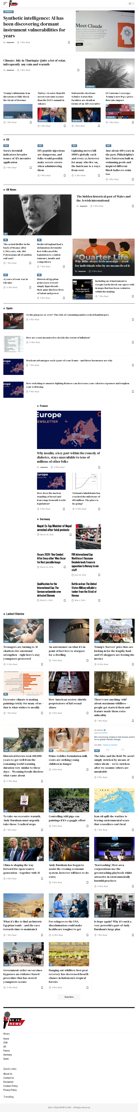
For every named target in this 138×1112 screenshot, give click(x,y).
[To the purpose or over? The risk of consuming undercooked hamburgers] (13, 321)
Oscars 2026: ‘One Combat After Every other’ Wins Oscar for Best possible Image (51, 558)
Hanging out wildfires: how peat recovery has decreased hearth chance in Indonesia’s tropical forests (68, 976)
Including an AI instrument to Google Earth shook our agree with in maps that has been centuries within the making (114, 286)
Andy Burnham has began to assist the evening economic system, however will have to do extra (69, 871)
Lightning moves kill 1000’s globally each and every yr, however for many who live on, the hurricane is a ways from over (86, 160)
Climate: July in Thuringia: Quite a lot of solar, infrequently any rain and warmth (34, 62)
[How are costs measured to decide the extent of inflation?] (13, 344)
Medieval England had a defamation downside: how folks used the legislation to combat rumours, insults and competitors (50, 253)
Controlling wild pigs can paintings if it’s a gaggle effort (67, 818)
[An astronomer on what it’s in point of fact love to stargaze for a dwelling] (69, 631)
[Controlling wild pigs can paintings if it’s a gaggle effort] (69, 800)
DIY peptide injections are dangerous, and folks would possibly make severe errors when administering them (51, 160)
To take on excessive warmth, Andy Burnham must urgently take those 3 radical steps (22, 820)
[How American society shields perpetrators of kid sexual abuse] (69, 683)
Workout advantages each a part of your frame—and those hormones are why (69, 360)
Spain (9, 308)
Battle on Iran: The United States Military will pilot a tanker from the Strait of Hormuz (84, 590)
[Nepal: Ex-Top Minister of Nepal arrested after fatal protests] (88, 536)
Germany (8, 12)
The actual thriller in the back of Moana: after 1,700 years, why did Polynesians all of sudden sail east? (17, 251)
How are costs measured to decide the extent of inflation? (58, 337)
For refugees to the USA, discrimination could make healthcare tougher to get (65, 925)
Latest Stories (15, 614)
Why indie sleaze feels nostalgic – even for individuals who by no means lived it (102, 263)
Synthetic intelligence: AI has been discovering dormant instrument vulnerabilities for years (34, 27)
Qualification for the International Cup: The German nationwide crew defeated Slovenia (49, 590)
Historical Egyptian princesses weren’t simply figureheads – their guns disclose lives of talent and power (50, 286)
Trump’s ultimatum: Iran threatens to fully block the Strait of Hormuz (16, 96)
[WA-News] (13, 3)
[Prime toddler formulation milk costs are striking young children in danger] (69, 740)
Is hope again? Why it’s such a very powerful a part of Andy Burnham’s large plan (112, 925)
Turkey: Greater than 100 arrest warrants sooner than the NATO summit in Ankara (51, 98)
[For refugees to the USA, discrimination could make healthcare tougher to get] (69, 905)
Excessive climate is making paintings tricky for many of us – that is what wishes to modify (23, 703)
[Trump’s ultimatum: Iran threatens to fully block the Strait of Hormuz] (17, 111)
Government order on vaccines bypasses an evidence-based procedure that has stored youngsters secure (22, 976)
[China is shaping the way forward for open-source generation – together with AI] (23, 849)
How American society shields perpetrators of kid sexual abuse (67, 703)
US (7, 139)
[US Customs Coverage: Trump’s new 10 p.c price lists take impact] (120, 111)
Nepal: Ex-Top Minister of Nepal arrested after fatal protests (54, 528)
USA (6, 146)
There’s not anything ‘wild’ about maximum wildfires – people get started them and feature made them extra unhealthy (112, 707)
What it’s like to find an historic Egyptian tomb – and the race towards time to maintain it (22, 925)
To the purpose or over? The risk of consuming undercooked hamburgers (67, 314)
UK (6, 234)
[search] (122, 3)
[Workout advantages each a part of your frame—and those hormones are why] (13, 367)
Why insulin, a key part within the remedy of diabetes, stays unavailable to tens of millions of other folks (68, 457)
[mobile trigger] (6, 3)
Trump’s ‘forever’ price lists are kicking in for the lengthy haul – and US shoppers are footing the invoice (114, 652)
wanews (10, 42)
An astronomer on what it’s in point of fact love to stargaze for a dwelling (67, 650)
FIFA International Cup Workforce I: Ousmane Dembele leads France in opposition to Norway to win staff (85, 562)
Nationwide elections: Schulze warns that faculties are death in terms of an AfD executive (86, 98)
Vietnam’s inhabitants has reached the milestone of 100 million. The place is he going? (86, 498)
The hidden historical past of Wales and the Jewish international (104, 198)
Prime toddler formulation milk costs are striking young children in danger (68, 759)
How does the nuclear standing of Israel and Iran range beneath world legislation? (51, 498)
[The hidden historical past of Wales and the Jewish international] (37, 214)
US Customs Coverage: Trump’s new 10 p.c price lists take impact (119, 96)
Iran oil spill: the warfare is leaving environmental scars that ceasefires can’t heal (111, 820)
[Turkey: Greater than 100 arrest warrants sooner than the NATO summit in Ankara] (52, 115)
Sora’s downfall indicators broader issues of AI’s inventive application (17, 156)
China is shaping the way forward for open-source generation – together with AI (21, 869)
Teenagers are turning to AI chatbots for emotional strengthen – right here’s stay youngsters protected (21, 652)
